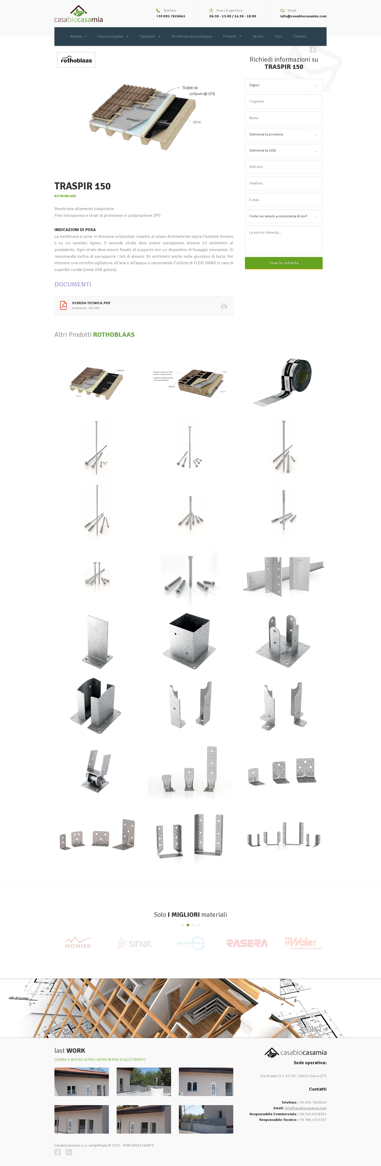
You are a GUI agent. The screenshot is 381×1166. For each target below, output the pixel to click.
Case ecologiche (111, 36)
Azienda (76, 36)
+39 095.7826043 (170, 16)
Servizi (258, 36)
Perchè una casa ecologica (192, 36)
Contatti (299, 36)
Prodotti (230, 36)
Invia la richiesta (284, 263)
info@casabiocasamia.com (303, 16)
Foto (278, 36)
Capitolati (147, 36)
